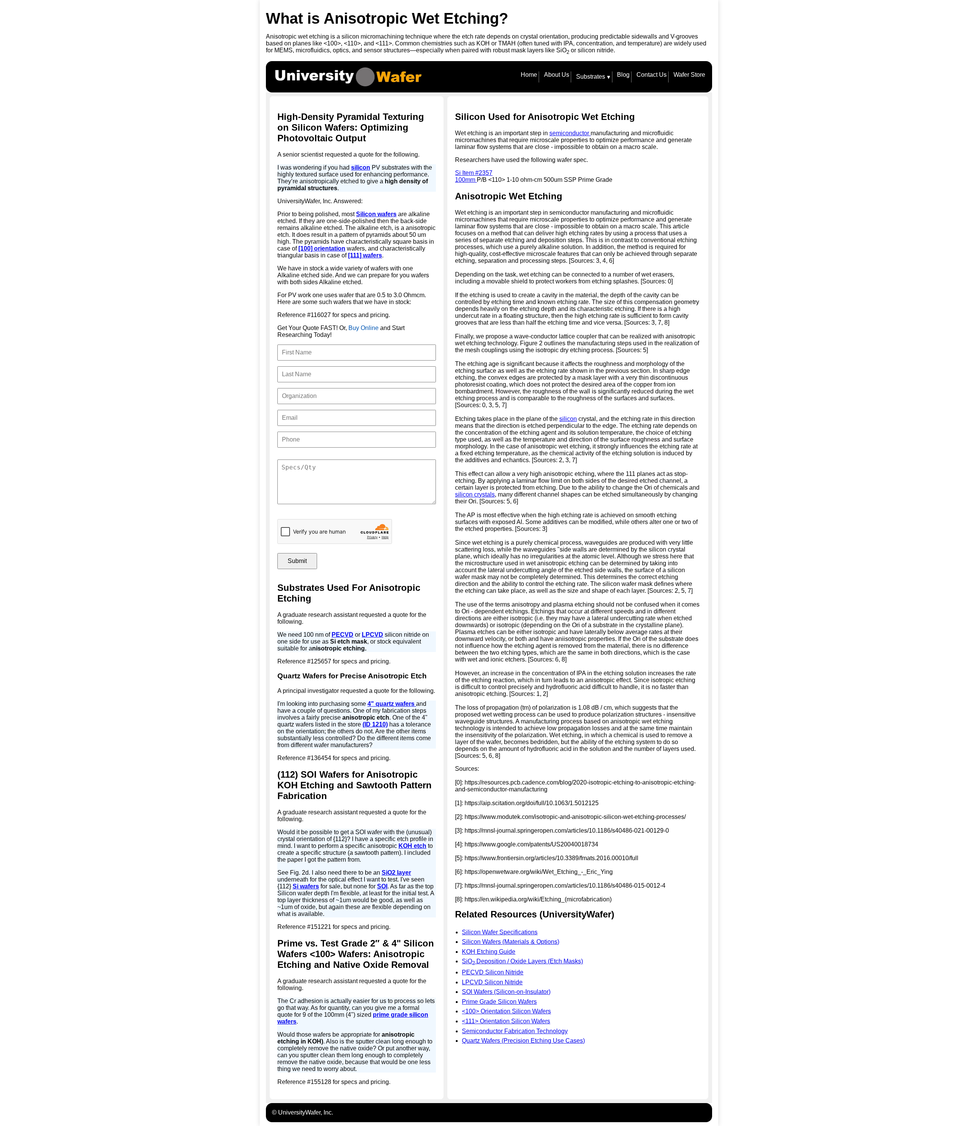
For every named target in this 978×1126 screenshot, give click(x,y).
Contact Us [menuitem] (651, 74)
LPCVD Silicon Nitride (492, 982)
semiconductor (570, 133)
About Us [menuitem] (556, 74)
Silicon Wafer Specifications (500, 932)
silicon (568, 419)
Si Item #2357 (473, 173)
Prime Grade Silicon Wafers (499, 1001)
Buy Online (363, 328)
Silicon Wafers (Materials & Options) (510, 941)
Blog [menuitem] (623, 74)
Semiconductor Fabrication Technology (515, 1031)
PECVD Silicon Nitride (492, 972)
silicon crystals (475, 494)
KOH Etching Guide (488, 951)
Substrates (593, 76)
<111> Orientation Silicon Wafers (506, 1021)
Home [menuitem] (529, 74)
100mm (466, 179)
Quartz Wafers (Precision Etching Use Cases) (523, 1040)
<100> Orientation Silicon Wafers (506, 1011)
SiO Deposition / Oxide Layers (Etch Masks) (522, 961)
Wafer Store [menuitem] (689, 74)
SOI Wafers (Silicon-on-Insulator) (506, 991)
